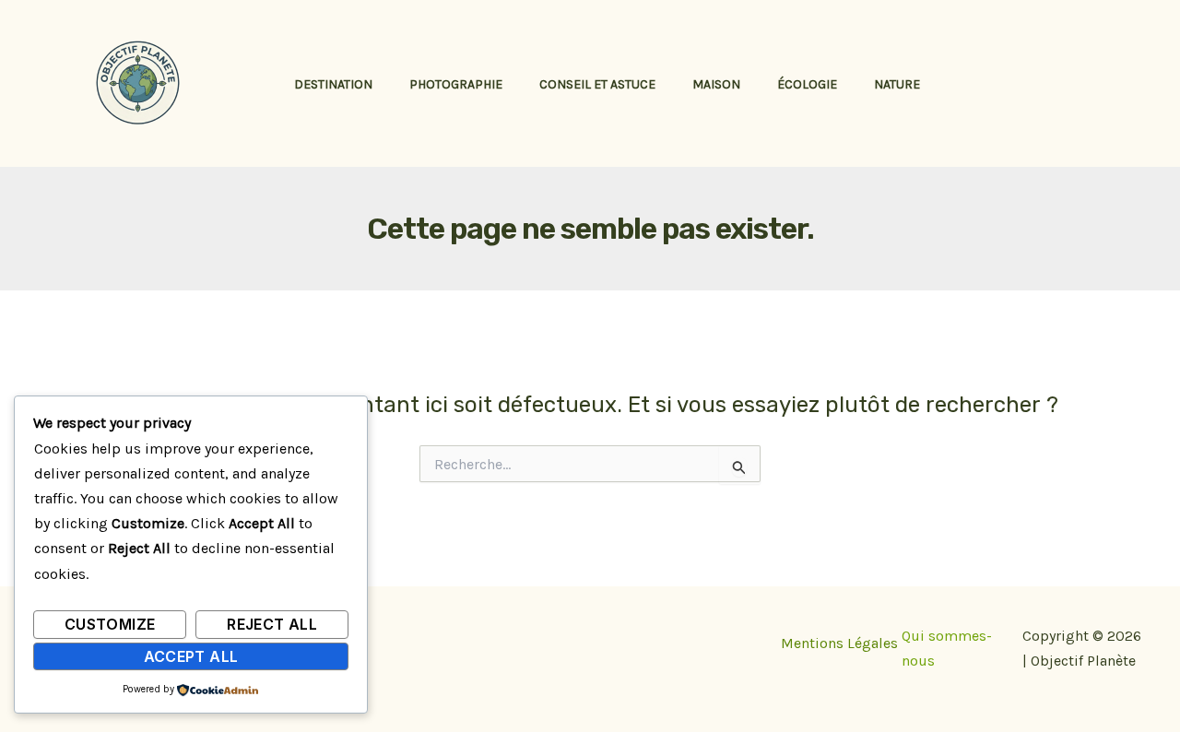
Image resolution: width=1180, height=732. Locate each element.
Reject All (272, 624)
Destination (333, 84)
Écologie (807, 84)
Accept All (191, 656)
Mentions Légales (839, 643)
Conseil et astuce (597, 84)
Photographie (455, 84)
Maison (716, 84)
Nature (897, 84)
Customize (110, 624)
